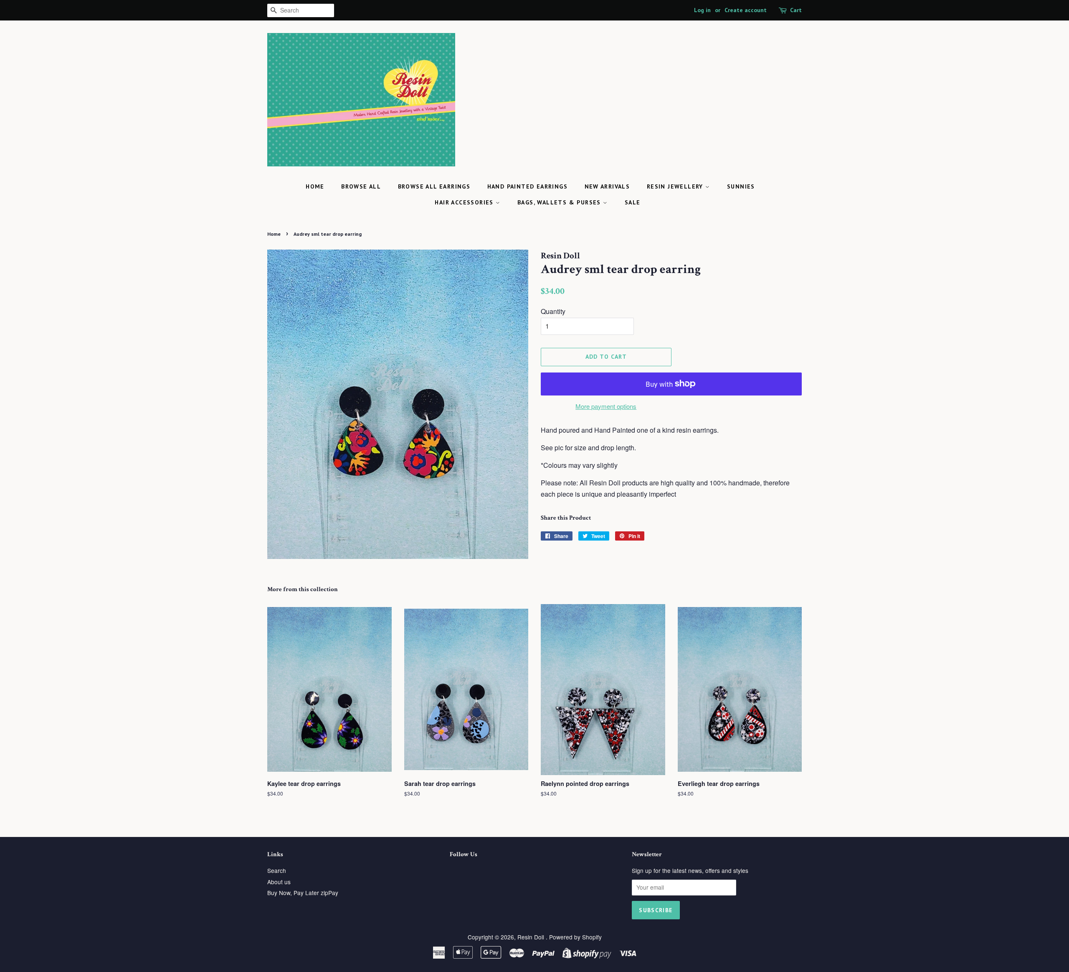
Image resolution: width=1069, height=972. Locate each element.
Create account (745, 10)
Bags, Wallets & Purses (560, 202)
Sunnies (741, 186)
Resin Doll (531, 937)
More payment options (605, 406)
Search (276, 870)
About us (279, 882)
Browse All (361, 186)
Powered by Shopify (575, 937)
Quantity (553, 311)
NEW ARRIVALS (607, 186)
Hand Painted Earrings (527, 186)
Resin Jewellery (676, 186)
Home (315, 186)
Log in (702, 10)
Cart (796, 10)
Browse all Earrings (434, 186)
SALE (633, 202)
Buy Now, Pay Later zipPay (302, 892)
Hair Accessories (465, 202)
